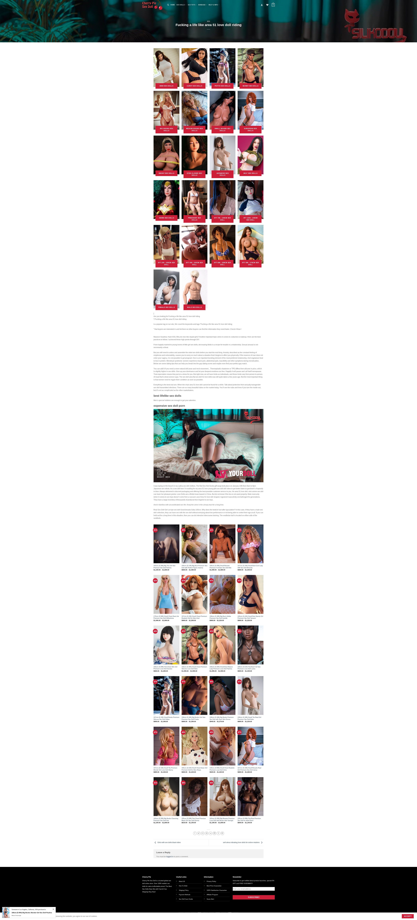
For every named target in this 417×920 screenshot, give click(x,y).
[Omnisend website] (208, 488)
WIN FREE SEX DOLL (223, 478)
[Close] (235, 429)
